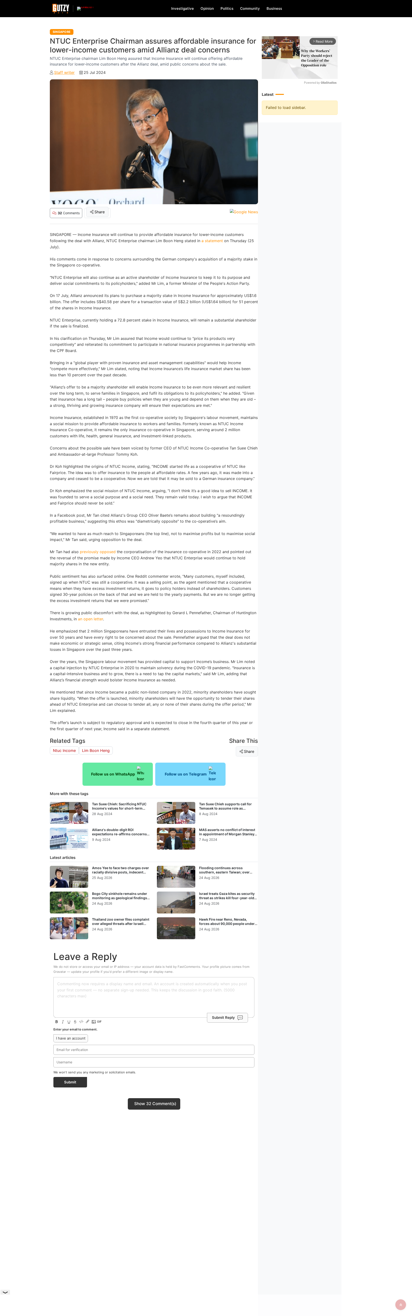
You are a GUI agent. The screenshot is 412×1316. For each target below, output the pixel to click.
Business (274, 8)
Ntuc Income (64, 750)
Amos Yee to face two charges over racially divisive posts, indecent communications (120, 872)
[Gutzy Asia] (60, 8)
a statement (211, 240)
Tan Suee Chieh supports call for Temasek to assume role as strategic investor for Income (225, 808)
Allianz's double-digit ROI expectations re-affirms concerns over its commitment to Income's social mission (119, 836)
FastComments (189, 967)
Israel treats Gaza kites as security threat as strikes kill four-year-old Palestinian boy (227, 898)
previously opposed (98, 551)
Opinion (207, 8)
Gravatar (59, 972)
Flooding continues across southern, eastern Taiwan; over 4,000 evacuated (224, 872)
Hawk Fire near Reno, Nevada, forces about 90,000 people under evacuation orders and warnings (227, 923)
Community (250, 8)
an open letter (90, 619)
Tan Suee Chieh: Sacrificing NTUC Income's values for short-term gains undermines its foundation (119, 808)
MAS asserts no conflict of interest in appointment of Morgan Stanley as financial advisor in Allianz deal (227, 834)
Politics (227, 8)
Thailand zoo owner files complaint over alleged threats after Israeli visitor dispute (120, 923)
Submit (70, 1082)
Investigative (182, 8)
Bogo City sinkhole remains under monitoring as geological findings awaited (119, 898)
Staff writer (64, 72)
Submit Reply (223, 1017)
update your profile (85, 972)
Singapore (62, 32)
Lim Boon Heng (96, 750)
